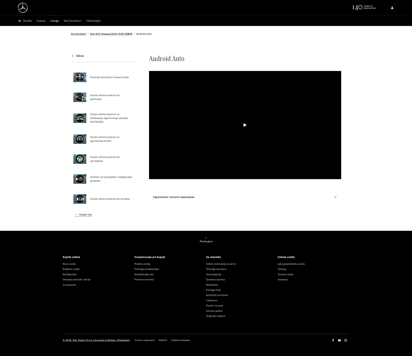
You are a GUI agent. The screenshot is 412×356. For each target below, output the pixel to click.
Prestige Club (213, 290)
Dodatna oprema (215, 279)
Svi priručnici (78, 34)
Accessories (69, 284)
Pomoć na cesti (214, 305)
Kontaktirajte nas (143, 274)
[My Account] (392, 7)
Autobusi (283, 279)
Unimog (282, 269)
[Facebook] (333, 340)
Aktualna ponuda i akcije (76, 279)
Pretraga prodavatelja (146, 269)
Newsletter (212, 284)
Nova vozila (69, 264)
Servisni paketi (214, 311)
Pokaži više (85, 214)
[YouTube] (339, 340)
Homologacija (213, 274)
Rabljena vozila (71, 269)
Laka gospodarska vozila (291, 264)
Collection (211, 300)
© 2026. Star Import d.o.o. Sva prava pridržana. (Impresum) (96, 340)
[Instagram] (346, 340)
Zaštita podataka (180, 340)
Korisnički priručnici (217, 295)
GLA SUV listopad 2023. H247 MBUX (111, 34)
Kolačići (163, 340)
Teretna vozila (285, 274)
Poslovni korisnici (144, 279)
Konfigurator (70, 274)
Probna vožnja (142, 264)
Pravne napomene (145, 340)
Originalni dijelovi (215, 316)
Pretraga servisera (216, 269)
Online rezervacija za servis (221, 264)
